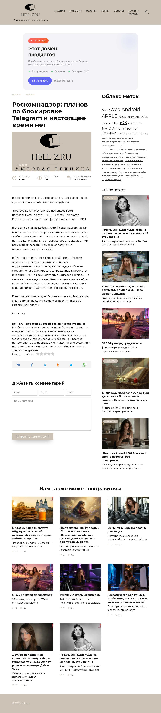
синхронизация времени (112, 161)
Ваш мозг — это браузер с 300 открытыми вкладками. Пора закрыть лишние (123, 290)
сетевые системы (140, 157)
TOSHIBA (109, 133)
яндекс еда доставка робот (134, 172)
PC (118, 128)
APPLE (109, 116)
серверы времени (109, 157)
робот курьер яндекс (137, 149)
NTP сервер (138, 123)
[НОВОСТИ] (125, 223)
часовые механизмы (133, 168)
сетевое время (125, 157)
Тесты (105, 11)
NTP (130, 123)
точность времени (134, 160)
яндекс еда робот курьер (112, 176)
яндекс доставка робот (111, 172)
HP (116, 123)
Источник (18, 313)
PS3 (124, 129)
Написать (42, 80)
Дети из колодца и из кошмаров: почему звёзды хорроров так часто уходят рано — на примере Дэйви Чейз (31, 662)
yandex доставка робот (138, 134)
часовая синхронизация (112, 168)
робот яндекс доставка (111, 153)
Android (131, 109)
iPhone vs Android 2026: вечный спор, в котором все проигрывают (124, 457)
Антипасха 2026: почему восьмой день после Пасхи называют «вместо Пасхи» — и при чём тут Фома (125, 398)
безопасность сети (125, 138)
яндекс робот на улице (111, 180)
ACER (106, 110)
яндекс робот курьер (133, 176)
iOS (123, 122)
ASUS (122, 116)
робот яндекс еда (130, 153)
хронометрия (135, 165)
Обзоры (91, 11)
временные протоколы (111, 142)
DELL (144, 117)
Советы (119, 11)
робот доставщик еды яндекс (114, 149)
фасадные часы (121, 165)
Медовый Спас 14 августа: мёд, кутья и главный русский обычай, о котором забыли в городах (31, 533)
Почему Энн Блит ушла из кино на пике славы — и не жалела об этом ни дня (125, 233)
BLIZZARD (133, 117)
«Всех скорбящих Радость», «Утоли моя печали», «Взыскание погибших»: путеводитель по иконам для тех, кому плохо (79, 535)
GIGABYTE (107, 123)
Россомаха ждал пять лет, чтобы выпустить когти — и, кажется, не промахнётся (128, 598)
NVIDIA (108, 128)
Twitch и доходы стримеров (80, 594)
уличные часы (108, 165)
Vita (125, 133)
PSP (135, 129)
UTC (119, 134)
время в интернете (130, 142)
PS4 (129, 128)
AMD (115, 109)
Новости (75, 11)
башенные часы (108, 138)
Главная (59, 11)
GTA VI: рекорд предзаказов (122, 343)
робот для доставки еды (112, 146)
